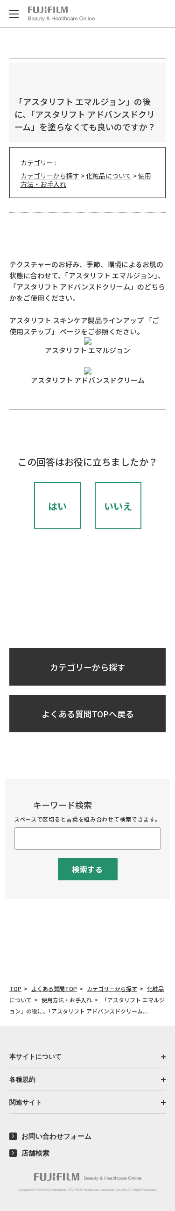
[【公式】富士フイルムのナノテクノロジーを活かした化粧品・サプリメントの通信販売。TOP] (87, 1177)
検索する (87, 869)
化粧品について (109, 175)
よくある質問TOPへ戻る (88, 714)
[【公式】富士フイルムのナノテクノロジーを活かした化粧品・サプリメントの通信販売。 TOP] (61, 14)
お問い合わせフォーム (56, 1136)
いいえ (118, 506)
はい (57, 506)
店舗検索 (35, 1152)
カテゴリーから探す (50, 175)
